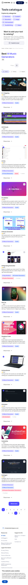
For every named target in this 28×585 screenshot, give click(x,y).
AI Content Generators (19, 275)
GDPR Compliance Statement (6, 564)
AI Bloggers (4, 538)
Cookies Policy (5, 561)
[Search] (14, 3)
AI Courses (4, 540)
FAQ (16, 539)
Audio (17, 103)
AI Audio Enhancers (7, 484)
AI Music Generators (7, 103)
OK (5, 581)
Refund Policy (5, 553)
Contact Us (18, 542)
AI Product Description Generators (11, 490)
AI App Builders (6, 275)
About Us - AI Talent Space (20, 536)
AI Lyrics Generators (7, 278)
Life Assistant (6, 417)
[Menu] (26, 2)
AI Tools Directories (7, 173)
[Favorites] (12, 3)
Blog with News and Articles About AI (6, 543)
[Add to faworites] (24, 80)
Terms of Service (5, 555)
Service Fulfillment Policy (6, 558)
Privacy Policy (5, 550)
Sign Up (20, 2)
